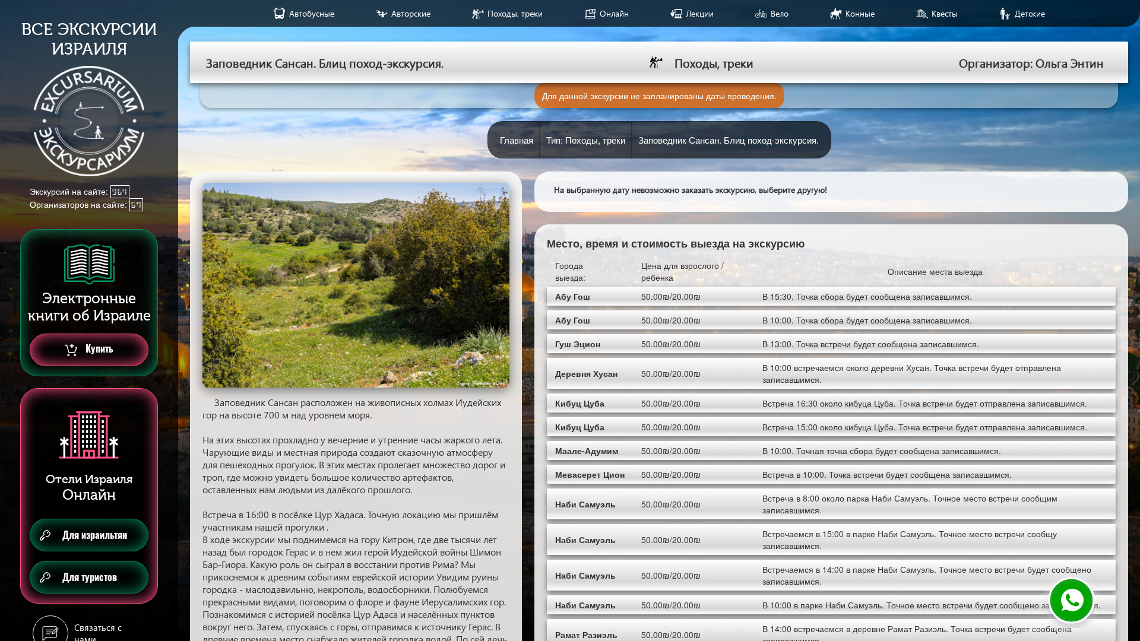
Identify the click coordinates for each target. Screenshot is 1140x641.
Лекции (700, 13)
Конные (860, 13)
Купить (98, 348)
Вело (779, 13)
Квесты (945, 13)
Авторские (410, 13)
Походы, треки (515, 13)
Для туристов (89, 577)
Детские (1030, 13)
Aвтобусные (311, 13)
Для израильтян (94, 535)
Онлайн (614, 13)
